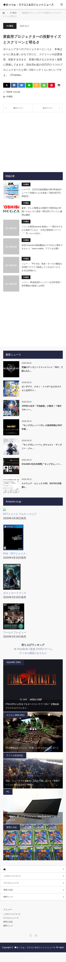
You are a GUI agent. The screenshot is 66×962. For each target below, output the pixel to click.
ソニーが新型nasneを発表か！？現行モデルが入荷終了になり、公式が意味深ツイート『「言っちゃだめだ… (42, 230)
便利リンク (8, 897)
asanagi (16, 92)
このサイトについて (12, 876)
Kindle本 (23, 649)
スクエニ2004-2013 (15, 715)
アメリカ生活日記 (14, 755)
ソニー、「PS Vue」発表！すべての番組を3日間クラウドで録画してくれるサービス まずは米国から (42, 267)
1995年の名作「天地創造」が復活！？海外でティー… (42, 408)
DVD (40, 649)
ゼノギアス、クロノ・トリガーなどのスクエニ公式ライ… (41, 388)
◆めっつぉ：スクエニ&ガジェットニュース (28, 4)
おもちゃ (42, 653)
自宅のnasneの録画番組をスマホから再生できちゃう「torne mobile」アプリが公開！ (42, 247)
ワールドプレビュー (14, 632)
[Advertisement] (33, 139)
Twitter (30, 934)
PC (7, 792)
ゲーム (48, 649)
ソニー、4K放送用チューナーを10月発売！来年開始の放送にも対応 (42, 284)
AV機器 (9, 26)
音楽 (32, 649)
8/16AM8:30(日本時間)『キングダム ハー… (42, 464)
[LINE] (29, 85)
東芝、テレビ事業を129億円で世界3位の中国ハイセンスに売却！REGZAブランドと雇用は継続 (42, 211)
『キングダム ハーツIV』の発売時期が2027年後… (42, 427)
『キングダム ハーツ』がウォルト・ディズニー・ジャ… (42, 446)
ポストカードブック (14, 593)
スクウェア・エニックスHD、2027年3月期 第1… (41, 485)
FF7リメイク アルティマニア (20, 514)
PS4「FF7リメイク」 (15, 553)
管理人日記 (11, 827)
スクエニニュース (11, 883)
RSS (35, 934)
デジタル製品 (27, 653)
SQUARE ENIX (13, 662)
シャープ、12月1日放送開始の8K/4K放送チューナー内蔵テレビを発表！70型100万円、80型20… (42, 192)
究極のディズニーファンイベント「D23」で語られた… (42, 369)
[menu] (61, 4)
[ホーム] (33, 869)
